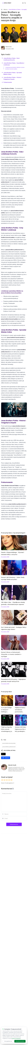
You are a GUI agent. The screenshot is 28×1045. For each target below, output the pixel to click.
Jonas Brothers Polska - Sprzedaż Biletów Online (13, 73)
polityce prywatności (16, 1038)
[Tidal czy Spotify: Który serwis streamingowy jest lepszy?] (7, 720)
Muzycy (6, 9)
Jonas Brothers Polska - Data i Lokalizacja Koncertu (12, 59)
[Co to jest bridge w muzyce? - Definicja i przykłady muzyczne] (7, 700)
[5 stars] (11, 780)
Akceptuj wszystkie (20, 1041)
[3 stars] (7, 780)
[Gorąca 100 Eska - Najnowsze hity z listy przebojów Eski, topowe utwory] (21, 720)
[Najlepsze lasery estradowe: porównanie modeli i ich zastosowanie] (21, 700)
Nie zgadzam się (8, 1041)
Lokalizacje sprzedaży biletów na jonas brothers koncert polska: (14, 68)
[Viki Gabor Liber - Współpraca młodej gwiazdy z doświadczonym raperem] (14, 592)
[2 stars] (4, 780)
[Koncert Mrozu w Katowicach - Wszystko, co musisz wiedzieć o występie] (14, 642)
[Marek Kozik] (3, 48)
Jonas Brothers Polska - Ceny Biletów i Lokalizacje (14, 63)
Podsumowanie (8, 82)
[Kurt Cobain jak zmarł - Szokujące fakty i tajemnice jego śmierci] (14, 617)
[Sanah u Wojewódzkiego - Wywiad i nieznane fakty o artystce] (14, 542)
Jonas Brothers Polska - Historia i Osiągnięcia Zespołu (12, 78)
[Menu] (23, 3)
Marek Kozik (8, 46)
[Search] (25, 3)
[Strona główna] (1, 9)
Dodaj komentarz (14, 824)
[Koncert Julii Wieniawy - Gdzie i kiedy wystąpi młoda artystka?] (14, 567)
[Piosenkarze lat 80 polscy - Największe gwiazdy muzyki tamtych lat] (14, 669)
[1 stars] (2, 780)
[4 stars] (9, 780)
